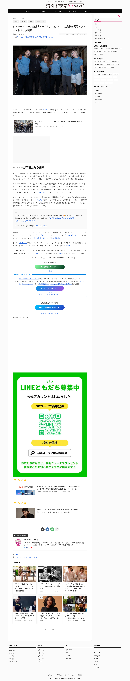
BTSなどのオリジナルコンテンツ (61, 284)
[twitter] (43, 529)
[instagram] (29, 548)
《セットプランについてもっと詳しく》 (50, 294)
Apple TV (102, 48)
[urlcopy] (57, 529)
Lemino (105, 51)
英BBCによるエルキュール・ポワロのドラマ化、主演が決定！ (58, 509)
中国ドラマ (40, 653)
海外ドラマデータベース (102, 39)
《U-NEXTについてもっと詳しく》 (50, 313)
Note (95, 664)
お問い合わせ (98, 99)
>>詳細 (50, 271)
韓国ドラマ (40, 650)
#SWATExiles (52, 218)
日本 (111, 82)
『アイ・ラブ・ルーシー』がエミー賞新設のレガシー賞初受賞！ (50, 586)
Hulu (60, 253)
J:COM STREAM (98, 51)
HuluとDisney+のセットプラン (29, 279)
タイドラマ (40, 659)
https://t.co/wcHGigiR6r (66, 218)
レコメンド (42, 11)
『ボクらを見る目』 (71, 235)
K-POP (39, 662)
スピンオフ (23, 21)
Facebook (97, 653)
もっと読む (50, 630)
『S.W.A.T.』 (46, 110)
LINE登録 (97, 667)
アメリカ (104, 74)
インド (102, 77)
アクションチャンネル (105, 64)
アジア (39, 645)
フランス (96, 82)
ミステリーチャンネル (109, 67)
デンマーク (110, 79)
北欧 (107, 82)
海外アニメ (69, 658)
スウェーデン (97, 79)
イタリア (96, 77)
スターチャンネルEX (99, 54)
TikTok (96, 661)
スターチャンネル (115, 64)
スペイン (104, 79)
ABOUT (97, 90)
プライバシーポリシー (69, 675)
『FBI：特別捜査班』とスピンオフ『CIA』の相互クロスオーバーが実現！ (24, 616)
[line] (52, 529)
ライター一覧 (98, 93)
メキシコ (102, 82)
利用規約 (59, 675)
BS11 (96, 61)
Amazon (96, 48)
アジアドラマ (57, 11)
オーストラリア (109, 77)
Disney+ (108, 48)
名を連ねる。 (56, 238)
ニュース (26, 11)
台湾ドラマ (40, 656)
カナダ (115, 77)
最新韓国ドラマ (44, 284)
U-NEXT (115, 51)
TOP (96, 24)
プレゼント (88, 11)
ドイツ (116, 79)
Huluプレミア (118, 48)
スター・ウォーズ (27, 284)
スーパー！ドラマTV (99, 67)
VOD (103, 11)
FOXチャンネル (102, 61)
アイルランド (97, 74)
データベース (72, 11)
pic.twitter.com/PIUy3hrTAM (25, 221)
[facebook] (47, 529)
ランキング (98, 33)
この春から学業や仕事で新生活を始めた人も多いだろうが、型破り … (54, 491)
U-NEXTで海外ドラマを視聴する (48, 307)
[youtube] (31, 548)
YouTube (96, 658)
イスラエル (116, 74)
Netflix (110, 51)
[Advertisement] (50, 345)
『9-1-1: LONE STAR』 (39, 238)
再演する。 (69, 246)
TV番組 (68, 656)
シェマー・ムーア (40, 21)
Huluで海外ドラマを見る (49, 267)
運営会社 (97, 102)
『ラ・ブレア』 (41, 235)
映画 (67, 653)
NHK (108, 61)
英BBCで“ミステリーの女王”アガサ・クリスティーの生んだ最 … (53, 512)
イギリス (110, 74)
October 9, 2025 (41, 226)
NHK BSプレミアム (115, 61)
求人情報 (97, 96)
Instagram (97, 656)
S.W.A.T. (31, 21)
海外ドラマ (69, 650)
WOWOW (97, 64)
